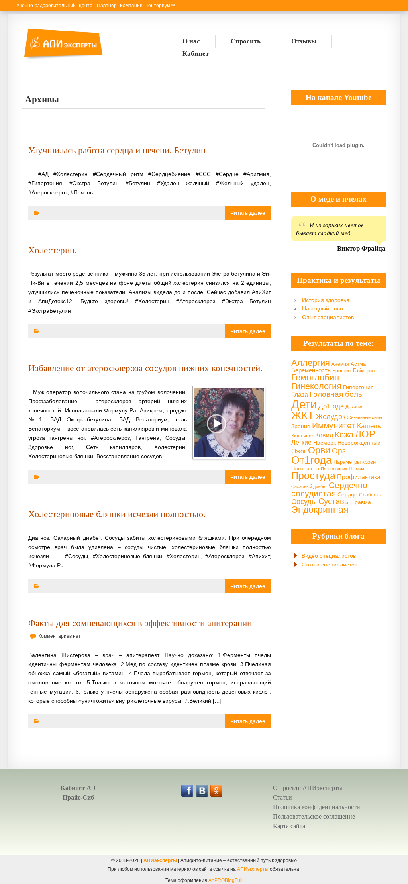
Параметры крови (354, 462)
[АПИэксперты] (62, 58)
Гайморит (364, 371)
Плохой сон (305, 469)
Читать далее (247, 213)
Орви (319, 450)
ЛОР (365, 434)
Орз (339, 451)
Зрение (300, 426)
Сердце (347, 494)
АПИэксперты (160, 860)
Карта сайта (289, 826)
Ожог (298, 451)
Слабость (370, 494)
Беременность (311, 370)
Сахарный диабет (309, 486)
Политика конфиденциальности (316, 807)
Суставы (334, 501)
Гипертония (358, 387)
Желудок (330, 417)
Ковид (324, 435)
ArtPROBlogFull (225, 880)
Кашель (369, 426)
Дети (304, 404)
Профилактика (359, 476)
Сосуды (304, 502)
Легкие (301, 442)
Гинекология (316, 386)
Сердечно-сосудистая (330, 489)
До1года (331, 406)
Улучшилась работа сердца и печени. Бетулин (117, 150)
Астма (358, 364)
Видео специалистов (329, 556)
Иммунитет (333, 425)
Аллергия (310, 363)
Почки (356, 468)
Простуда (313, 475)
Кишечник (302, 436)
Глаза (299, 394)
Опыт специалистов (328, 317)
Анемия (340, 364)
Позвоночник (334, 469)
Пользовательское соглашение (314, 816)
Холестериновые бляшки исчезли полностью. (117, 514)
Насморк (324, 442)
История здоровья (325, 300)
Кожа (344, 434)
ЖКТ (302, 415)
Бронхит (341, 370)
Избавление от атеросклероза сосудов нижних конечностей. (145, 368)
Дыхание (354, 406)
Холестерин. (52, 250)
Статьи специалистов (329, 564)
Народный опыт (322, 308)
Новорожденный (359, 442)
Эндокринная (319, 510)
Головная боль (336, 394)
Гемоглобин (315, 377)
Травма (361, 502)
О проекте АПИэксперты (307, 787)
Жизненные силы (364, 417)
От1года (311, 460)
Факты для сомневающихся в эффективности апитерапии (140, 623)
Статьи (282, 797)
